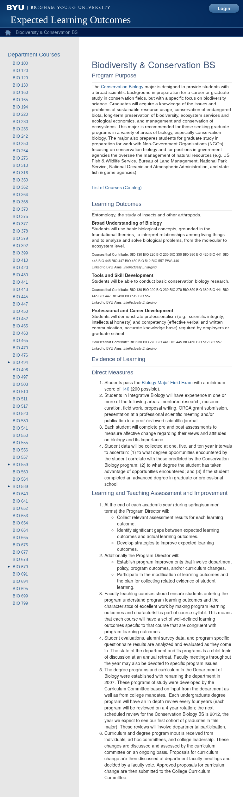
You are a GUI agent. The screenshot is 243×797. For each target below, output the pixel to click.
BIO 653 (20, 515)
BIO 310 (20, 165)
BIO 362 (20, 187)
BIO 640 (20, 493)
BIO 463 (20, 333)
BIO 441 (20, 282)
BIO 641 (20, 501)
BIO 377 (20, 223)
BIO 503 (20, 384)
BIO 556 (20, 450)
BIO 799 (20, 603)
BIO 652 (20, 508)
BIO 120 (20, 70)
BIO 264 (20, 150)
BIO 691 (20, 574)
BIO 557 (20, 457)
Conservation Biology (122, 86)
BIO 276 (20, 158)
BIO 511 (20, 399)
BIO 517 (20, 406)
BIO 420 (20, 267)
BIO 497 (20, 377)
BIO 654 (20, 523)
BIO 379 (20, 238)
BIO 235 (20, 129)
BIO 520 (20, 413)
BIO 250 (20, 143)
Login (224, 8)
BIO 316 (20, 172)
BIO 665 (20, 537)
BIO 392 (20, 245)
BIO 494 (20, 362)
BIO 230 (20, 121)
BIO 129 (20, 78)
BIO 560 (20, 472)
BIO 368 (20, 202)
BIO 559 (20, 464)
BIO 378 (20, 231)
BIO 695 (20, 588)
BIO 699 (20, 596)
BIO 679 (20, 566)
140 (125, 388)
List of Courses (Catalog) (117, 187)
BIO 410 (20, 260)
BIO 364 (20, 194)
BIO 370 (20, 209)
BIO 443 (20, 289)
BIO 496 (20, 369)
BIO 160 (20, 92)
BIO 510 (20, 391)
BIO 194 (20, 107)
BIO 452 (20, 318)
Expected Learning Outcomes (70, 19)
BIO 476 (20, 355)
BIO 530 (20, 420)
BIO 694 (20, 581)
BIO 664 (20, 530)
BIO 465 (20, 340)
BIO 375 (20, 216)
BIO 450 (20, 311)
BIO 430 (20, 275)
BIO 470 (20, 348)
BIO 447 (20, 304)
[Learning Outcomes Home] (6, 31)
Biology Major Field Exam (167, 382)
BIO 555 (20, 442)
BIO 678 (20, 559)
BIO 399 (20, 253)
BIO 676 (20, 545)
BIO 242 (20, 136)
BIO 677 (20, 552)
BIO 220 (20, 114)
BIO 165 (20, 99)
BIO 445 (20, 296)
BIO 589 (20, 486)
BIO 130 (20, 85)
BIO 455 (20, 326)
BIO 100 (20, 63)
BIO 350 (20, 180)
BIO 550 (20, 435)
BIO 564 (20, 479)
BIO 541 (20, 428)
